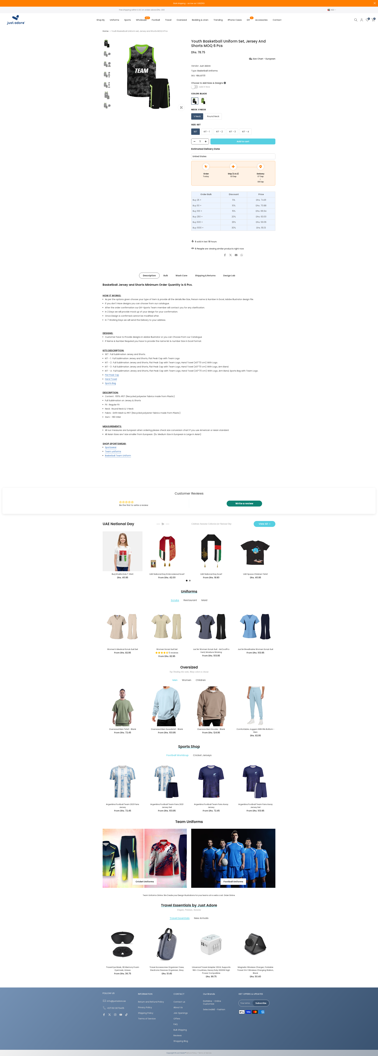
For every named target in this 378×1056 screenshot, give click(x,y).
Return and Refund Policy (151, 1001)
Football (156, 19)
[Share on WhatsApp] (241, 255)
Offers (176, 1018)
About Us (178, 1007)
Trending (218, 19)
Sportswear (111, 447)
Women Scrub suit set (166, 649)
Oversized (182, 19)
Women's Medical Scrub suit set (122, 649)
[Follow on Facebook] (104, 1015)
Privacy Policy (145, 1007)
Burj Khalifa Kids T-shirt (122, 574)
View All (263, 524)
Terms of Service (147, 1018)
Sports (127, 19)
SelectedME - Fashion (214, 1009)
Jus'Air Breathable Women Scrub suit (255, 649)
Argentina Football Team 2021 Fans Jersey (122, 806)
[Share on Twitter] (230, 255)
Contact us (179, 1001)
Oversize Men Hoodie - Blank (211, 729)
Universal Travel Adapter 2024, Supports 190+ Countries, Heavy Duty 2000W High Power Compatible (211, 970)
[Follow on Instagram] (115, 1015)
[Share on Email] (236, 255)
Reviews (177, 1035)
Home (106, 31)
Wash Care (181, 275)
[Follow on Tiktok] (126, 1015)
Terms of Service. (205, 1053)
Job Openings (180, 1013)
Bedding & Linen (200, 19)
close (3, 3)
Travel (168, 19)
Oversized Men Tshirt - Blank (122, 729)
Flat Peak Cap (112, 374)
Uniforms (114, 19)
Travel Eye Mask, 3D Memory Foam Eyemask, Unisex (122, 969)
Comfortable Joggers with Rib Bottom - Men (255, 730)
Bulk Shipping (180, 1030)
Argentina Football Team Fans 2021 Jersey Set (166, 806)
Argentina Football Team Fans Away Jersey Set (255, 806)
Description (149, 275)
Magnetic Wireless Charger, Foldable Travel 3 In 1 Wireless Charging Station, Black (255, 970)
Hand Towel (111, 378)
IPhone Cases (235, 19)
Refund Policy (191, 1053)
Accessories (261, 19)
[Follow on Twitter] (109, 1015)
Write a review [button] (244, 503)
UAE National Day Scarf (211, 574)
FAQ (175, 1024)
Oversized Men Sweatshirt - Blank (167, 729)
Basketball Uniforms (207, 70)
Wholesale (142, 19)
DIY (249, 19)
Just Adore (205, 65)
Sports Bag (110, 383)
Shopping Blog (180, 1041)
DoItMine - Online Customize (212, 1002)
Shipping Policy (145, 1013)
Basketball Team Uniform (118, 455)
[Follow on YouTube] (120, 1015)
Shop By (101, 19)
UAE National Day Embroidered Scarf (166, 574)
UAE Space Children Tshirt (255, 574)
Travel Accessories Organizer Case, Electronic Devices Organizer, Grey (167, 969)
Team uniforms (113, 451)
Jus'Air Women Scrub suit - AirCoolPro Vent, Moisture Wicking (211, 651)
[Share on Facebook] (225, 255)
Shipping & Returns (205, 275)
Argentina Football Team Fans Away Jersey (211, 806)
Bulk (165, 275)
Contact (277, 19)
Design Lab (229, 275)
